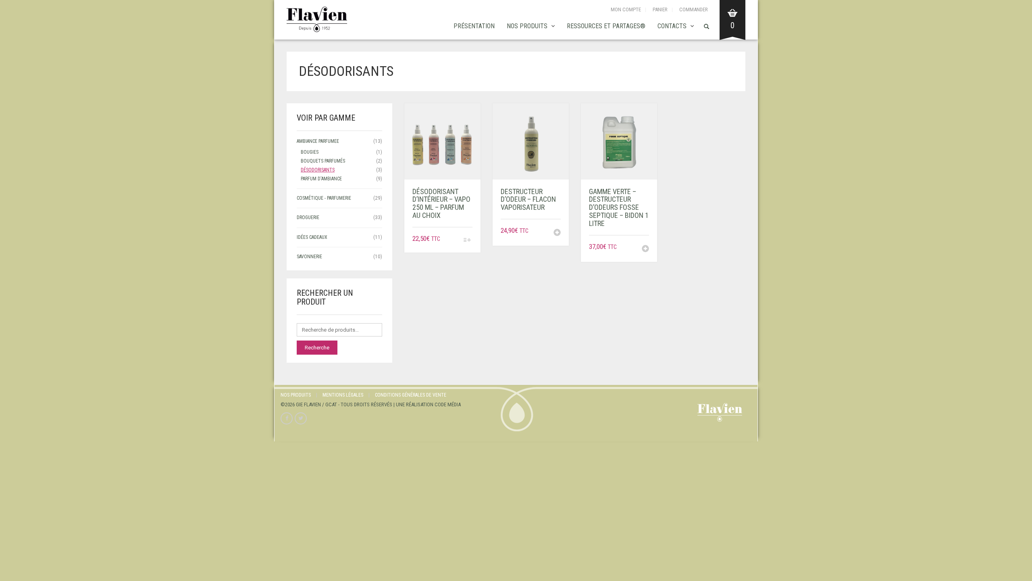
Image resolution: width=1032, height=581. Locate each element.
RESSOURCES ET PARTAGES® (606, 26)
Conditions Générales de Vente (410, 395)
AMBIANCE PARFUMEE (318, 141)
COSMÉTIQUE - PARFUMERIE (324, 198)
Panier (660, 9)
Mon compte (626, 9)
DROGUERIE (308, 217)
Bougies (309, 152)
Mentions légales (342, 395)
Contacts (672, 26)
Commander (693, 9)
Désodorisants (318, 170)
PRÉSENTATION (474, 26)
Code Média (448, 404)
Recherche (317, 348)
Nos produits (527, 26)
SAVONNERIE (309, 256)
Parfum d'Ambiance (321, 179)
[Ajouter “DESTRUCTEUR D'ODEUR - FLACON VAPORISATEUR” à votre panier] (557, 233)
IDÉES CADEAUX (312, 237)
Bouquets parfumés (323, 161)
